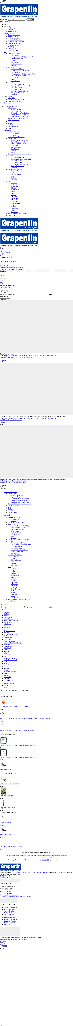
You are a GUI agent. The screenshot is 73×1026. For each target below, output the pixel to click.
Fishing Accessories (17, 58)
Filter (50, 294)
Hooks (13, 60)
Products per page (5, 285)
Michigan (14, 196)
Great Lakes (15, 190)
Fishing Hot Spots (9, 641)
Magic (6, 656)
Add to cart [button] (11, 354)
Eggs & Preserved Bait (18, 142)
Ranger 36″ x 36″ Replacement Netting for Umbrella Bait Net (18, 757)
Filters (2, 275)
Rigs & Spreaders (16, 64)
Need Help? (7, 924)
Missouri (14, 200)
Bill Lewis (7, 632)
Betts (5, 629)
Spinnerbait (14, 150)
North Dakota (15, 203)
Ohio (12, 205)
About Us (7, 26)
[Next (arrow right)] (2, 1025)
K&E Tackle (7, 648)
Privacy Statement (13, 50)
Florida (13, 188)
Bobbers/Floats (15, 171)
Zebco (6, 685)
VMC (5, 682)
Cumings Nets (8, 637)
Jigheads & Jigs (16, 111)
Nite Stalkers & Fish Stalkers (20, 113)
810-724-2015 (7, 893)
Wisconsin (14, 212)
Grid (1, 280)
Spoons (13, 152)
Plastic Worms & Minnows (19, 115)
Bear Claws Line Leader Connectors (11, 420)
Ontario (13, 207)
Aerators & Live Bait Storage (20, 70)
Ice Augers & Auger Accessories (21, 86)
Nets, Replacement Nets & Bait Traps (19, 213)
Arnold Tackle (8, 622)
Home (6, 24)
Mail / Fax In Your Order (15, 40)
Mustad (6, 666)
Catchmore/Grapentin (14, 53)
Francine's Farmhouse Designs (13, 643)
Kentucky (14, 195)
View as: (2, 278)
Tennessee (14, 208)
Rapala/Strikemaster (10, 672)
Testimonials (11, 29)
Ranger (6, 670)
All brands (7, 612)
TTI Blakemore (8, 680)
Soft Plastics (15, 149)
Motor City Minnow (10, 665)
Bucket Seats (15, 133)
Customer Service (9, 33)
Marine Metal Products (10, 658)
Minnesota (14, 198)
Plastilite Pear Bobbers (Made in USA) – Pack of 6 (15, 706)
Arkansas (14, 184)
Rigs (12, 176)
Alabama (14, 183)
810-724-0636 (7, 891)
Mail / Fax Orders (9, 914)
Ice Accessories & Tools (18, 84)
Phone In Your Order (14, 38)
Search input (4, 19)
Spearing (14, 94)
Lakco (6, 653)
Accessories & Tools (17, 69)
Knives (13, 135)
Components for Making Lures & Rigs (23, 57)
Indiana (13, 193)
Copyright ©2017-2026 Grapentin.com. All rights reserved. (18, 937)
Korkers (6, 651)
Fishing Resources (9, 96)
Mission (6, 663)
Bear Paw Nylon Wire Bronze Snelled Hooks (13, 482)
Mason (6, 661)
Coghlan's (7, 636)
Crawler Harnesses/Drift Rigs (20, 140)
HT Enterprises (8, 646)
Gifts (9, 121)
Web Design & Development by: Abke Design (14, 939)
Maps (13, 79)
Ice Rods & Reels (16, 89)
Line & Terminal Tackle (18, 76)
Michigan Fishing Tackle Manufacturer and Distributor (31, 872)
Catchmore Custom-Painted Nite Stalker (12, 846)
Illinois (13, 191)
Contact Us (7, 103)
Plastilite (6, 615)
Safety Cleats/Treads (17, 93)
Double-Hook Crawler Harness (9, 784)
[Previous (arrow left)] (1, 1025)
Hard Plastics (15, 145)
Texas (13, 210)
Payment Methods (9, 917)
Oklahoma (14, 186)
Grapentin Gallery (13, 31)
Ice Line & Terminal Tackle (19, 91)
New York (14, 201)
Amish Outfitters (9, 617)
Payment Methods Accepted (16, 41)
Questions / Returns (13, 45)
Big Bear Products (9, 631)
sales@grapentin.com (10, 895)
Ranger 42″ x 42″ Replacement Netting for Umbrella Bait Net (18, 745)
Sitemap (39, 937)
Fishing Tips (11, 98)
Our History (11, 28)
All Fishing (11, 67)
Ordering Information (14, 35)
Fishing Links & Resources (16, 99)
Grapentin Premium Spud (7, 822)
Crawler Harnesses (17, 109)
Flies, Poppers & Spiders (18, 143)
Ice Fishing (14, 62)
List (1, 282)
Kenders (6, 649)
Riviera (6, 673)
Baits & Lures (15, 55)
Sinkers (13, 65)
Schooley (6, 675)
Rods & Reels (15, 81)
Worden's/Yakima (9, 683)
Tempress (7, 678)
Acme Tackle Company (11, 620)
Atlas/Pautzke (8, 624)
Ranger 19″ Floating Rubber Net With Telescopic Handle (17, 730)
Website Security (13, 36)
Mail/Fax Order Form (14, 101)
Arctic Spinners (8, 619)
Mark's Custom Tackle (10, 660)
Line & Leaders (16, 174)
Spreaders (14, 179)
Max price (9, 294)
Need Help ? (11, 47)
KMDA (6, 614)
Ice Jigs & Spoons (16, 87)
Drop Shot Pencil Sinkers (7, 808)
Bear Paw (3, 360)
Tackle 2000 (7, 677)
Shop (5, 52)
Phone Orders (8, 913)
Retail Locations (12, 48)
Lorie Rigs (7, 655)
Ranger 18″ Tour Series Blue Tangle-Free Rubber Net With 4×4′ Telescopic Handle (25, 718)
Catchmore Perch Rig (6, 795)
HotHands (7, 644)
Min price (3, 294)
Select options (12, 416)
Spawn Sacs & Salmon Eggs (20, 116)
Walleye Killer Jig (5, 769)
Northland (7, 668)
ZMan (6, 687)
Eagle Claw (7, 639)
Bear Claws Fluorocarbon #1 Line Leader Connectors (16, 357)
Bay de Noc (7, 626)
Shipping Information (14, 43)
